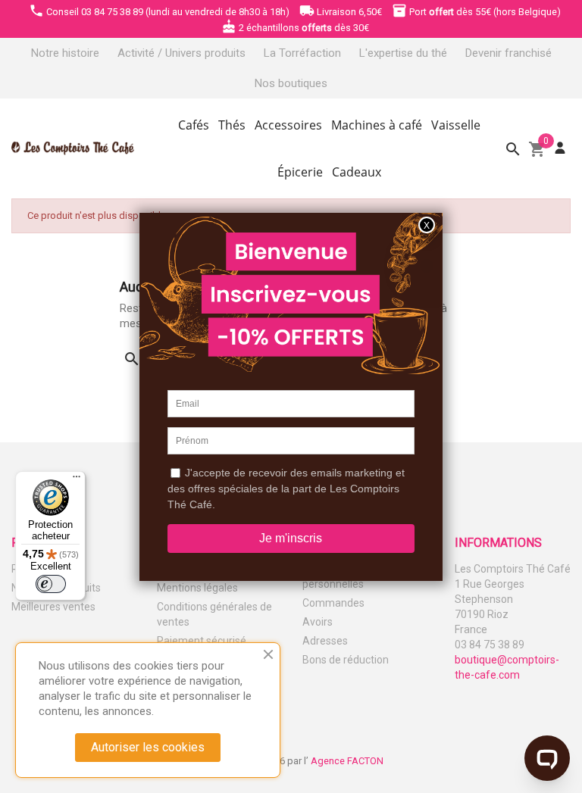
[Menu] (76, 480)
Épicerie (300, 172)
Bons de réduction (345, 660)
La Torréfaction (302, 53)
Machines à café (376, 125)
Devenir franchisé (508, 53)
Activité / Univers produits (181, 53)
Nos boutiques (291, 83)
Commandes (333, 603)
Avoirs (317, 622)
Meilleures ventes (53, 607)
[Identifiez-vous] (560, 148)
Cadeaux (356, 172)
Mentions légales (197, 588)
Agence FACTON (347, 760)
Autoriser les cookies (148, 747)
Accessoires (288, 125)
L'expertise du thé (403, 53)
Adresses (325, 641)
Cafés (193, 125)
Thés (232, 125)
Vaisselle (455, 125)
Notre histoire (65, 53)
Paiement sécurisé (201, 641)
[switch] (51, 584)
